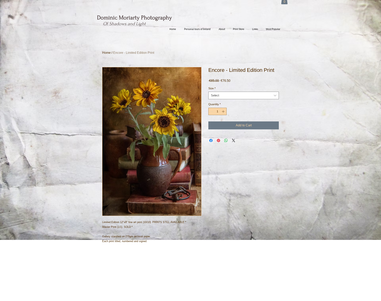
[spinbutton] (217, 111)
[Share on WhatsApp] (226, 140)
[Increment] (223, 111)
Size (212, 88)
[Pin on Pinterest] (218, 140)
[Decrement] (211, 111)
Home (106, 52)
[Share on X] (233, 140)
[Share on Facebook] (211, 140)
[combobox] (243, 95)
